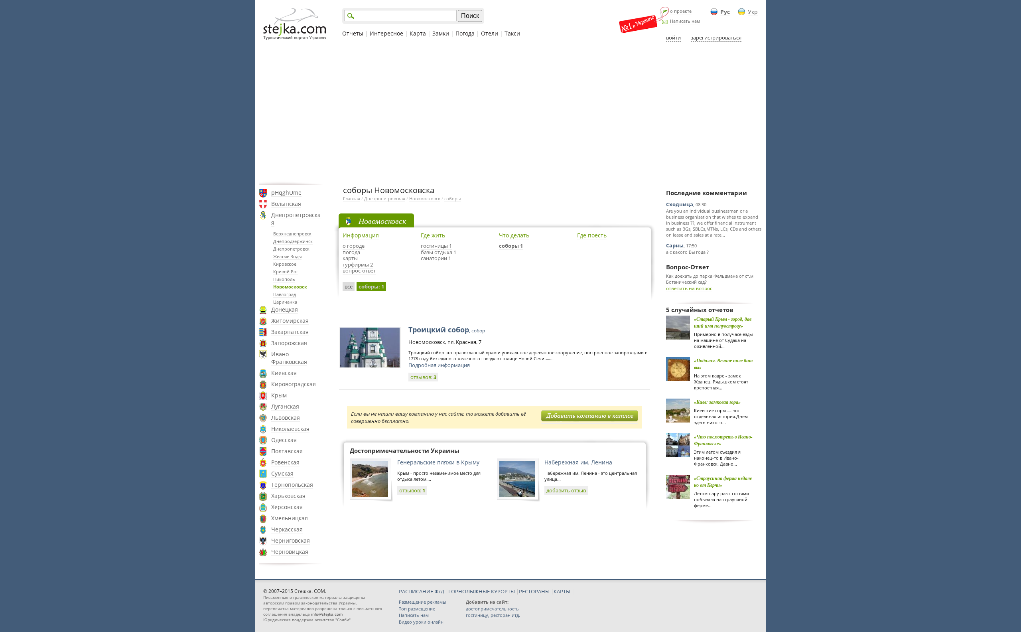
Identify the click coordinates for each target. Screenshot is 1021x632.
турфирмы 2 (358, 264)
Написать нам (685, 21)
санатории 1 (436, 258)
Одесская (284, 440)
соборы (452, 198)
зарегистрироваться (716, 37)
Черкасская (287, 529)
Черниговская (290, 540)
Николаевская (290, 429)
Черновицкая (289, 551)
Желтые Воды (287, 256)
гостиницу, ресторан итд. (493, 615)
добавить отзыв (566, 490)
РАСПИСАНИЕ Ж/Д (421, 591)
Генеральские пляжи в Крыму (438, 462)
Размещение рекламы (422, 602)
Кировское (284, 264)
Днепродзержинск (293, 241)
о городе (354, 245)
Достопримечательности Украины (404, 450)
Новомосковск (290, 287)
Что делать (514, 235)
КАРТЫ (562, 591)
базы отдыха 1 (438, 252)
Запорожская (289, 343)
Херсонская (287, 507)
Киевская (284, 373)
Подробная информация (439, 365)
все (349, 286)
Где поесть (592, 235)
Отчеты (352, 33)
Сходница (679, 204)
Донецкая (284, 309)
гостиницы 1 (436, 245)
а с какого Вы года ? (687, 252)
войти (673, 37)
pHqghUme (286, 192)
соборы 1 (511, 245)
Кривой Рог (285, 272)
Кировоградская (293, 384)
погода (351, 252)
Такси (512, 33)
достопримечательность (492, 609)
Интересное (386, 33)
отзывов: (423, 377)
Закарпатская (290, 332)
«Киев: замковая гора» (717, 402)
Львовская (285, 417)
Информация (361, 235)
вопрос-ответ (359, 270)
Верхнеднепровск (292, 234)
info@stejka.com (327, 614)
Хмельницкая (289, 518)
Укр (753, 12)
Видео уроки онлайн (421, 622)
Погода (465, 33)
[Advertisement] (510, 113)
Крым (279, 395)
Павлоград (284, 294)
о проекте (681, 11)
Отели (489, 33)
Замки (440, 33)
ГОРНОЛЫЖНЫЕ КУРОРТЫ (481, 591)
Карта (418, 33)
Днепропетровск (291, 249)
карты (350, 258)
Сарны (675, 245)
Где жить (433, 235)
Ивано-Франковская (289, 357)
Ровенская (285, 462)
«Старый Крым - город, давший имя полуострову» (722, 322)
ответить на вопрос (689, 288)
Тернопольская (292, 484)
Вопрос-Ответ (687, 267)
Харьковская (288, 496)
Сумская (282, 473)
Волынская (286, 203)
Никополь (284, 279)
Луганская (285, 406)
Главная (351, 198)
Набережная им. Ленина (578, 462)
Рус (725, 12)
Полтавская (287, 451)
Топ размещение (417, 609)
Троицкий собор (446, 329)
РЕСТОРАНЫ (534, 591)
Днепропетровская (296, 218)
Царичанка (285, 302)
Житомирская (290, 320)
